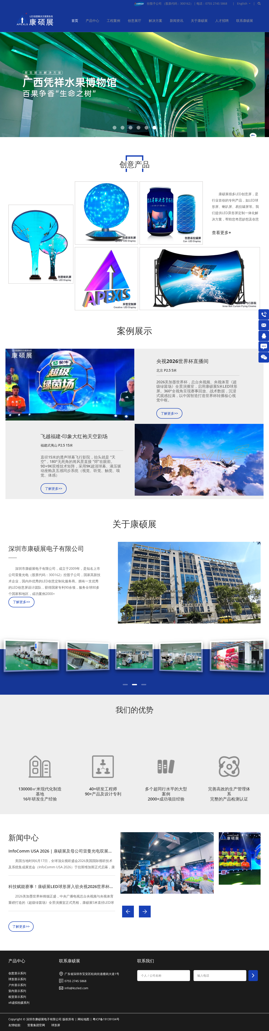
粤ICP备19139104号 (106, 1019)
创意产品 (134, 164)
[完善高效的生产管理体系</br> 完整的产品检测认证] (229, 766)
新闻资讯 (176, 20)
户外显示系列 (17, 984)
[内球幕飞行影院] (200, 278)
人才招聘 (222, 20)
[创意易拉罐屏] (171, 213)
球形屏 (55, 1025)
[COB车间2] (134, 656)
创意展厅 (134, 20)
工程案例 (113, 20)
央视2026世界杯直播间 (182, 361)
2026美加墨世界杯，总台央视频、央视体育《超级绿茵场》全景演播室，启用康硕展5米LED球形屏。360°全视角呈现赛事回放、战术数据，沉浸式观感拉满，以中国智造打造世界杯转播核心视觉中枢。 (196, 391)
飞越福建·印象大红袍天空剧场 (74, 436)
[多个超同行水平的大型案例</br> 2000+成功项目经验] (166, 766)
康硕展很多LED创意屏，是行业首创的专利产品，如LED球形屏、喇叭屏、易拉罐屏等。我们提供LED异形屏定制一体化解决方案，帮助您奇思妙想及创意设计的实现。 (235, 207)
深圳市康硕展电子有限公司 (46, 548)
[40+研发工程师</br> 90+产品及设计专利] (103, 766)
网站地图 (83, 1019)
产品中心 (92, 20)
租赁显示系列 (17, 996)
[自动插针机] (236, 656)
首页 (74, 20)
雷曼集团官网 (36, 1025)
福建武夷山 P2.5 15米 (57, 445)
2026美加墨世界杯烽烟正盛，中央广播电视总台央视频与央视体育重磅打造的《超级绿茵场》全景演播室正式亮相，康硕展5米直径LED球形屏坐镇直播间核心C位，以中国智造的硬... (61, 899)
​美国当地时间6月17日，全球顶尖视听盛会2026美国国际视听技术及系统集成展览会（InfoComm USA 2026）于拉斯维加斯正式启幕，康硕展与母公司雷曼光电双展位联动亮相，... (61, 864)
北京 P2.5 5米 (166, 370)
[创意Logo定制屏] (106, 278)
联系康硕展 (244, 20)
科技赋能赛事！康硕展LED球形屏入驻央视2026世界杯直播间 (65, 886)
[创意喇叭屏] (40, 244)
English (242, 3)
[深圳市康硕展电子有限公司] (189, 583)
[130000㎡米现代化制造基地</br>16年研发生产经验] (40, 766)
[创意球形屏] (106, 213)
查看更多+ (221, 232)
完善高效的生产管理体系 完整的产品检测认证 (229, 794)
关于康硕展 (199, 20)
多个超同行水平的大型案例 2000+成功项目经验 (166, 794)
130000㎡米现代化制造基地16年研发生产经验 (40, 794)
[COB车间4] (33, 656)
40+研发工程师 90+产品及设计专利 (103, 791)
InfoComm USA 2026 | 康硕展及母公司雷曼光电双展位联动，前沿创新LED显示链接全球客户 (95, 850)
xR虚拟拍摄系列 (18, 1002)
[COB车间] (185, 656)
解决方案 (155, 20)
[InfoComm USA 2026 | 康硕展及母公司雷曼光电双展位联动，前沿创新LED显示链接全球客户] (167, 862)
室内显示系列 (17, 990)
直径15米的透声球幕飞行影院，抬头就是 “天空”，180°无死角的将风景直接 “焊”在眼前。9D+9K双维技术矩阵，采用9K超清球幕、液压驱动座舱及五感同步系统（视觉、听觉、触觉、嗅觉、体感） (81, 466)
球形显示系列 (17, 979)
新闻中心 (23, 837)
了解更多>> (169, 413)
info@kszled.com (76, 988)
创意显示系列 (17, 973)
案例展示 (134, 331)
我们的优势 (134, 709)
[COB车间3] (83, 656)
